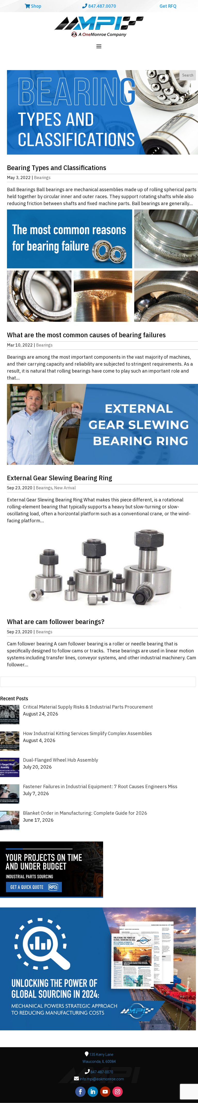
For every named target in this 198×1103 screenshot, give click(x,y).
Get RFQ (167, 6)
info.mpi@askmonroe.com (102, 1079)
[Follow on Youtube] (105, 1092)
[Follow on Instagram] (117, 1092)
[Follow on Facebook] (80, 1092)
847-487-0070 (101, 1072)
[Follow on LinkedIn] (93, 1092)
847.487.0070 (101, 6)
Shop (35, 6)
